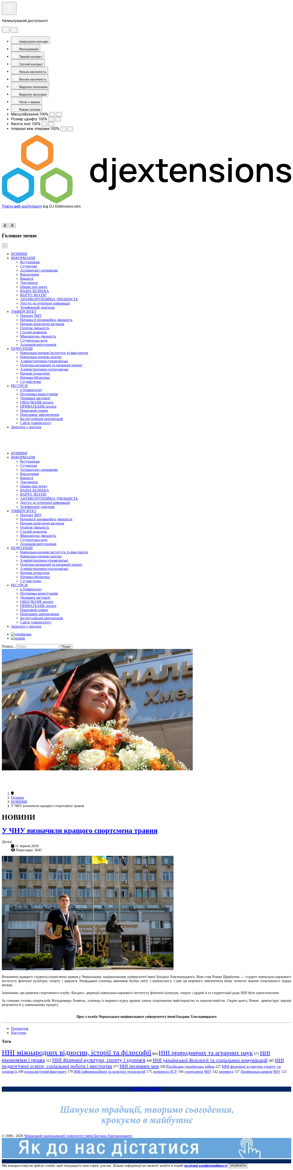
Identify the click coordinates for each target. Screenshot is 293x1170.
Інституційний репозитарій (41, 419)
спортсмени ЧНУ (198, 1071)
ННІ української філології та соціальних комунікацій (210, 1060)
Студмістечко (30, 382)
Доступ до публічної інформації (45, 303)
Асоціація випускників (38, 344)
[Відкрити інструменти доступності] (9, 8)
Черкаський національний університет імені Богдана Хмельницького (78, 1136)
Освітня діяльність (34, 328)
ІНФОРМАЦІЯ (23, 258)
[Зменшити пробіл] (63, 128)
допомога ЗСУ (165, 1071)
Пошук (66, 646)
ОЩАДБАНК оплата (36, 402)
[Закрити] (14, 30)
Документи (29, 283)
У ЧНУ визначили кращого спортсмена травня (79, 830)
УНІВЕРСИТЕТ (23, 311)
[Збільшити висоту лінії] (51, 124)
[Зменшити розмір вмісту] (52, 114)
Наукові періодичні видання (42, 324)
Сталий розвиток (33, 332)
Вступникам (30, 262)
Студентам (28, 266)
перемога (226, 1071)
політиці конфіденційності (205, 1165)
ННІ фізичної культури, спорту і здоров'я (98, 1060)
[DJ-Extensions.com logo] (146, 202)
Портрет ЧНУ (31, 316)
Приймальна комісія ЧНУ (260, 1072)
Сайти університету (35, 423)
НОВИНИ (19, 254)
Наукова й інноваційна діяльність (46, 320)
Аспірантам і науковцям (39, 270)
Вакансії (26, 278)
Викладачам (29, 274)
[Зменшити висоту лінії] (44, 124)
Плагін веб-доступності (22, 206)
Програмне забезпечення (39, 415)
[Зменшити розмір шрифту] (51, 119)
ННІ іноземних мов (139, 1066)
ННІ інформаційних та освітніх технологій (109, 1071)
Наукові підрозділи (35, 373)
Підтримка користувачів (39, 394)
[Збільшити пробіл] (70, 128)
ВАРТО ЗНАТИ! (33, 295)
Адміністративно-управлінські (44, 361)
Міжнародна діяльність (38, 336)
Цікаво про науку (33, 287)
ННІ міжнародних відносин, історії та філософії (76, 1052)
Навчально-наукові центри (41, 357)
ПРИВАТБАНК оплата (38, 406)
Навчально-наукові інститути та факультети (54, 353)
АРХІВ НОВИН (146, 1089)
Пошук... (9, 646)
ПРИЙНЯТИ (238, 1165)
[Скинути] (6, 30)
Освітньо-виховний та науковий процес (51, 365)
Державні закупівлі (35, 398)
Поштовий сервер (34, 410)
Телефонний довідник (37, 307)
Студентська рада (33, 340)
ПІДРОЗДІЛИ (22, 349)
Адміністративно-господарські (44, 369)
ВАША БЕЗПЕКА (34, 291)
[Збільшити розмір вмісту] (59, 114)
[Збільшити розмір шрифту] (58, 119)
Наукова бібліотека (35, 377)
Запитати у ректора (26, 427)
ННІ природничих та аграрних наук (206, 1052)
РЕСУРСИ (19, 386)
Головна (17, 797)
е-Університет (31, 390)
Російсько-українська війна (190, 1066)
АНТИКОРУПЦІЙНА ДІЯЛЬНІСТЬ (49, 299)
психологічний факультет (45, 1071)
